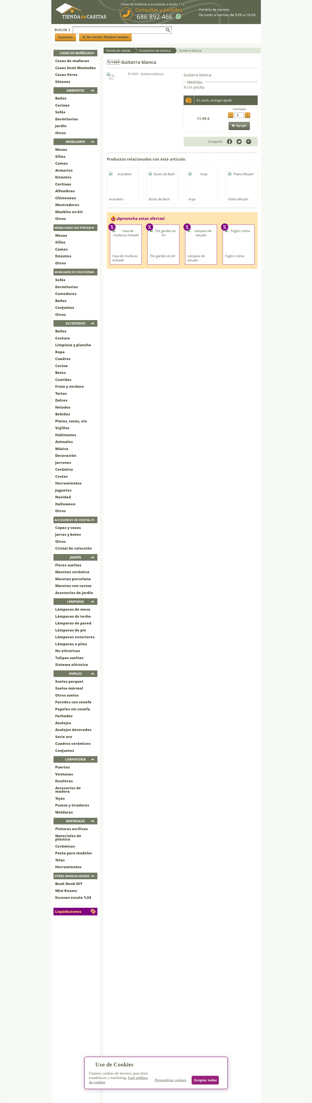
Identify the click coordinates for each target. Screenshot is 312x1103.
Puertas (62, 767)
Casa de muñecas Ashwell (125, 258)
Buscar (61, 30)
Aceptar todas (205, 1080)
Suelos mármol (69, 688)
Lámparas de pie (70, 630)
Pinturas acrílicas (71, 828)
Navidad (63, 496)
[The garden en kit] (163, 240)
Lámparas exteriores (75, 636)
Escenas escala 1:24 (73, 897)
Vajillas (62, 427)
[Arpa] (202, 183)
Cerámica (64, 469)
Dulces (61, 400)
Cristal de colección (73, 548)
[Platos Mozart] (242, 183)
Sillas (60, 156)
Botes (60, 372)
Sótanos (62, 81)
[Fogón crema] (239, 240)
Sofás (60, 112)
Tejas (60, 798)
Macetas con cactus (73, 585)
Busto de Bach (159, 199)
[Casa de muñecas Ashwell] (126, 240)
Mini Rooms (66, 890)
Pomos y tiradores (72, 805)
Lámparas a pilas (71, 643)
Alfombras (65, 190)
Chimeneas (65, 197)
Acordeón (116, 199)
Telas (60, 860)
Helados (62, 407)
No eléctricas (67, 650)
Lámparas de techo (73, 616)
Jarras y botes (68, 534)
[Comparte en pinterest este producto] (248, 141)
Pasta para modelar (73, 853)
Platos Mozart (238, 199)
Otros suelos (67, 695)
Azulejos (63, 722)
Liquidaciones (68, 911)
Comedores (65, 293)
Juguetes (63, 490)
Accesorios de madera (68, 789)
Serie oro (63, 736)
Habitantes (65, 434)
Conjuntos (64, 307)
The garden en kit (162, 256)
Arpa (191, 199)
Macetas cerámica (72, 571)
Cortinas (63, 184)
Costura (62, 338)
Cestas (61, 476)
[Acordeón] (123, 183)
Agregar (241, 125)
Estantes (63, 177)
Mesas (61, 149)
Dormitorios (66, 119)
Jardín (60, 125)
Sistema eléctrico (71, 664)
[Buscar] (168, 30)
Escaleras (64, 780)
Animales (64, 441)
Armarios (64, 170)
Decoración (65, 455)
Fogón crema (234, 256)
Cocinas (62, 105)
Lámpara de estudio (196, 258)
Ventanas (64, 774)
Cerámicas (65, 846)
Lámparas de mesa (72, 609)
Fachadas (64, 715)
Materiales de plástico (68, 837)
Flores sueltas (68, 565)
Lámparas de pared (73, 623)
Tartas (61, 393)
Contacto (65, 37)
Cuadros (62, 358)
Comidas (63, 379)
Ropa (60, 351)
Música (61, 448)
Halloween (65, 504)
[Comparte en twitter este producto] (239, 141)
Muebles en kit (69, 211)
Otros (60, 132)
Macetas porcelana (73, 578)
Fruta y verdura (69, 386)
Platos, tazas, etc (71, 421)
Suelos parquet (69, 681)
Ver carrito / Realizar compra (107, 37)
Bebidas (62, 414)
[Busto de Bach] (162, 183)
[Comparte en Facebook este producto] (229, 141)
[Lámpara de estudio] (201, 240)
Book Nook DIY (68, 883)
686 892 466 (155, 16)
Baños (60, 98)
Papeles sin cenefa (72, 709)
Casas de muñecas (72, 60)
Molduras (64, 812)
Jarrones (63, 462)
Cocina (61, 365)
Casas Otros (66, 74)
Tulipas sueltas (69, 657)
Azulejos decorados (73, 729)
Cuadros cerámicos (73, 743)
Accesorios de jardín (74, 592)
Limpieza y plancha (73, 344)
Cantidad (239, 109)
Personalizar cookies (170, 1080)
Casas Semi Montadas (75, 67)
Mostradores (67, 204)
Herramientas (68, 483)
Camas (61, 163)
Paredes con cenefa (73, 702)
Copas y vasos (68, 527)
